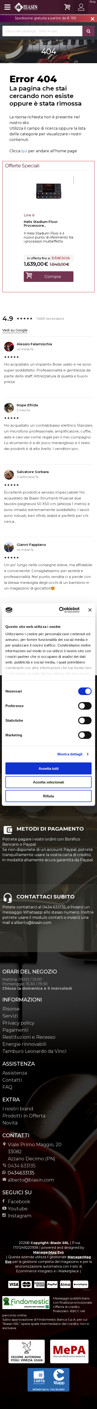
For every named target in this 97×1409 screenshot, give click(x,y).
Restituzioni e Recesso (28, 1037)
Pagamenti (15, 1030)
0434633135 (21, 1173)
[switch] (85, 705)
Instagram (20, 1216)
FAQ (7, 1087)
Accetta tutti (49, 768)
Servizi (10, 1016)
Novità (10, 1123)
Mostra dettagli (70, 754)
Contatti (12, 1080)
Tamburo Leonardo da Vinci (34, 1051)
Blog (93, 1)
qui (24, 151)
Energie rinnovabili (24, 1044)
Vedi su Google (15, 330)
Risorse (11, 1009)
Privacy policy (18, 1023)
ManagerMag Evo (48, 1252)
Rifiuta (48, 796)
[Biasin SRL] (20, 7)
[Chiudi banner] (90, 610)
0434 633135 (22, 1166)
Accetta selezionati (48, 782)
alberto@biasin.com (31, 1180)
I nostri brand (17, 1109)
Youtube (18, 1208)
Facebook (19, 1201)
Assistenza (14, 1073)
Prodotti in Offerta (23, 1116)
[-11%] (48, 205)
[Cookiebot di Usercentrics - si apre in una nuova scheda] (60, 610)
